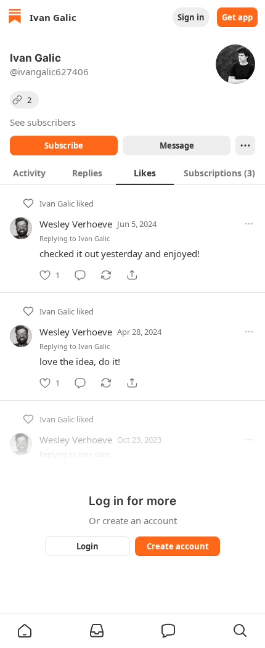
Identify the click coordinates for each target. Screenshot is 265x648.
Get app (237, 17)
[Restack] (106, 275)
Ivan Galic (57, 203)
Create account (178, 546)
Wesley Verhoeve (75, 224)
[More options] (249, 224)
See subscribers (43, 122)
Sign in (191, 17)
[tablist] (132, 172)
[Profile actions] (245, 145)
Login (87, 546)
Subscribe (63, 145)
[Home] (14, 18)
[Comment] (80, 275)
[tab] (29, 172)
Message (177, 145)
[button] (25, 631)
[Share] (131, 275)
